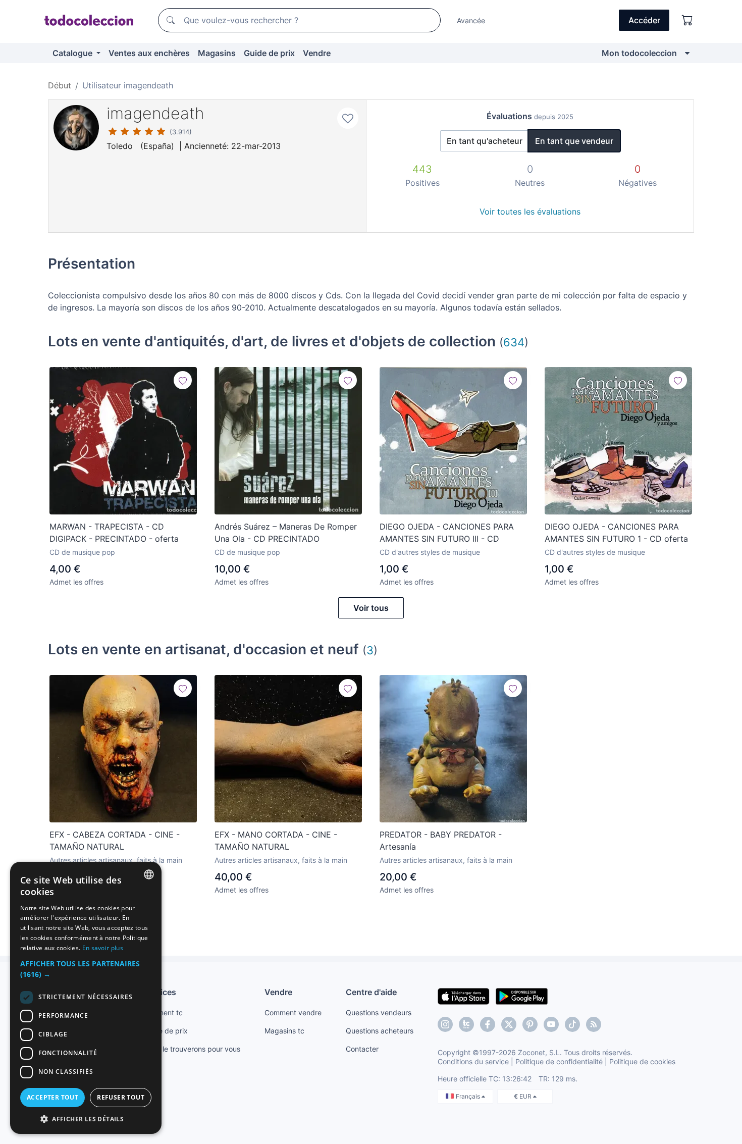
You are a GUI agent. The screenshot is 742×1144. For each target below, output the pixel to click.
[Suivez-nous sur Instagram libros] (466, 1024)
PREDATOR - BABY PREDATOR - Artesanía (441, 840)
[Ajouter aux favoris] (347, 118)
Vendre (317, 53)
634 (513, 342)
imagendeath (155, 113)
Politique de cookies (642, 1061)
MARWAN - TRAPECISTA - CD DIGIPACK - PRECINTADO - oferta (114, 533)
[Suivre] (183, 380)
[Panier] (687, 20)
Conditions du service (473, 1061)
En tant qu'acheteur (484, 141)
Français (469, 1096)
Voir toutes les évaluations (530, 211)
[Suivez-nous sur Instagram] (445, 1024)
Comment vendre (293, 1012)
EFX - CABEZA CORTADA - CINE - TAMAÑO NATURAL (114, 840)
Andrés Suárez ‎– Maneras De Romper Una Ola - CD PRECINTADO (286, 533)
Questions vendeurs (378, 1012)
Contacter (362, 1049)
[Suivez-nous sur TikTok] (572, 1024)
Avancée (471, 20)
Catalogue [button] (73, 53)
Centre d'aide (371, 992)
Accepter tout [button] (52, 1097)
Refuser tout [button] (120, 1097)
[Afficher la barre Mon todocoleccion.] (687, 53)
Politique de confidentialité (559, 1061)
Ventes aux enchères (149, 53)
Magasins (217, 53)
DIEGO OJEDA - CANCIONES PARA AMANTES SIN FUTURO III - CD (447, 533)
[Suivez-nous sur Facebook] (487, 1024)
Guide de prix (269, 53)
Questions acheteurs (379, 1030)
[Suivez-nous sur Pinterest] (530, 1024)
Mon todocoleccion (639, 53)
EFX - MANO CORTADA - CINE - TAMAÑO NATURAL (276, 840)
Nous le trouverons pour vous (191, 1049)
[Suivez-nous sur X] (508, 1024)
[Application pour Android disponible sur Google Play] (522, 996)
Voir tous (371, 608)
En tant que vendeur (574, 141)
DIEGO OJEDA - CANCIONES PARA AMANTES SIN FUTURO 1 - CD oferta (616, 533)
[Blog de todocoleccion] (593, 1024)
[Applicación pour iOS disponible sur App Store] (464, 996)
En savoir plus (102, 948)
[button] (85, 968)
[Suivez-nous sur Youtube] (551, 1024)
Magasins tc (284, 1030)
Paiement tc (163, 1012)
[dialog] (86, 998)
